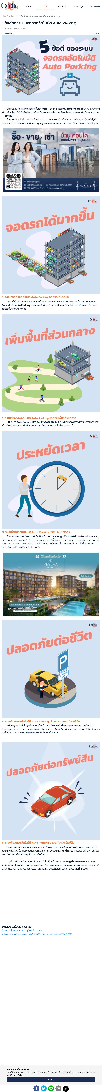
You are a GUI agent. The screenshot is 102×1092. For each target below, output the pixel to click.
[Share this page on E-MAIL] (58, 1088)
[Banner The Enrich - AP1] (51, 160)
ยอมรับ (51, 1079)
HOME (5, 16)
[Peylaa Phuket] (51, 584)
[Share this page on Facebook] (36, 1088)
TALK (13, 16)
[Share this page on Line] (51, 1088)
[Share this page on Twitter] (44, 1088)
